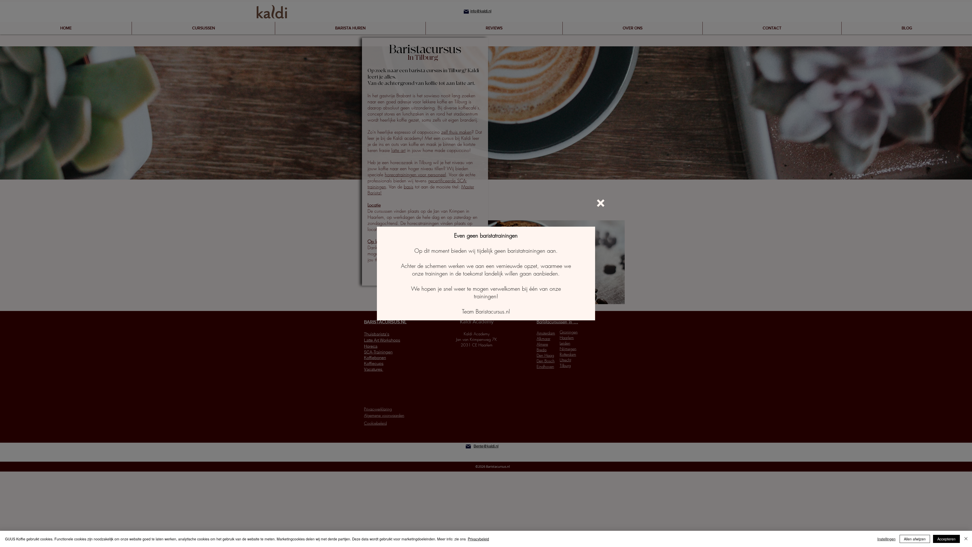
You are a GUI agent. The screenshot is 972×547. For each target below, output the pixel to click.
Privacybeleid (478, 538)
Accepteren (946, 538)
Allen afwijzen (915, 538)
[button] (600, 203)
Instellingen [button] (886, 538)
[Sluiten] (966, 539)
